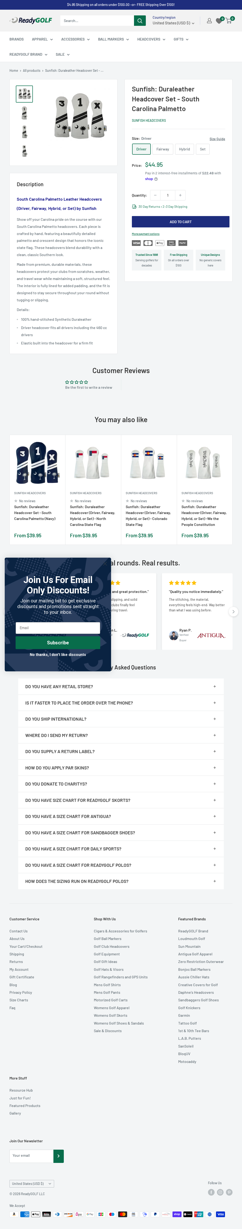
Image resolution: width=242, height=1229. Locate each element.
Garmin (184, 1015)
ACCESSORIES (73, 39)
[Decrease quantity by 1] (155, 195)
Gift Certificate (21, 977)
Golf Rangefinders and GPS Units (121, 977)
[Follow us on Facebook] (211, 1192)
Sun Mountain (189, 946)
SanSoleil (186, 1046)
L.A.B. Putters (189, 1038)
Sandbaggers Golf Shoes (198, 1000)
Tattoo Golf (187, 1023)
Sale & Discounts (108, 1030)
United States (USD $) (27, 1184)
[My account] (209, 20)
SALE (60, 54)
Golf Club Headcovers (112, 946)
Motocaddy (187, 1061)
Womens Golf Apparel (112, 1007)
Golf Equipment (107, 954)
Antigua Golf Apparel (195, 954)
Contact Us (18, 931)
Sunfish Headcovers (149, 120)
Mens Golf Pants (107, 992)
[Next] (233, 490)
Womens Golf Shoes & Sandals (119, 1023)
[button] (233, 611)
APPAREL (40, 39)
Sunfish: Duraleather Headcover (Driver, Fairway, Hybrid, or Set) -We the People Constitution (204, 515)
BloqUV (184, 1053)
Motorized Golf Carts (111, 1000)
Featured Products (24, 1105)
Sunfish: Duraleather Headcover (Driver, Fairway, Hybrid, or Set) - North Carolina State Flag (92, 515)
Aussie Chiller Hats (193, 977)
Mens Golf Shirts (107, 984)
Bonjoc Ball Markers (194, 969)
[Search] (140, 20)
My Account (19, 969)
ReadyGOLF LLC (33, 1194)
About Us (17, 938)
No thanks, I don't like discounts (58, 654)
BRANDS (16, 39)
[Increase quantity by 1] (180, 195)
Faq (12, 1007)
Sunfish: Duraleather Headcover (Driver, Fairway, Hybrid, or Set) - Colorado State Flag (148, 515)
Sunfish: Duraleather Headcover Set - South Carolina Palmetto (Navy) (34, 512)
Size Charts (18, 1000)
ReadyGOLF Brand (193, 931)
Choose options (55, 536)
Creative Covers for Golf (198, 984)
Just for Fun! (20, 1098)
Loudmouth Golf (191, 938)
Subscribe (58, 643)
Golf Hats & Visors (109, 969)
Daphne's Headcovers (196, 992)
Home (13, 70)
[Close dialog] (105, 564)
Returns (16, 961)
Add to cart (181, 221)
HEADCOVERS (148, 39)
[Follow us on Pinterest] (229, 1192)
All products (31, 70)
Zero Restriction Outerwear (201, 961)
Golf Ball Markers (107, 938)
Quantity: (139, 195)
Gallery (15, 1113)
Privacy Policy (20, 992)
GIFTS (178, 39)
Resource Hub (21, 1090)
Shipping (16, 954)
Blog (13, 984)
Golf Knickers (189, 1007)
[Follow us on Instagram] (220, 1192)
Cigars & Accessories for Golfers (120, 931)
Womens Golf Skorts (110, 1015)
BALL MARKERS (111, 39)
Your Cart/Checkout (26, 946)
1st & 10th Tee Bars (193, 1030)
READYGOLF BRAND (25, 54)
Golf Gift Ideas (105, 961)
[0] (229, 20)
